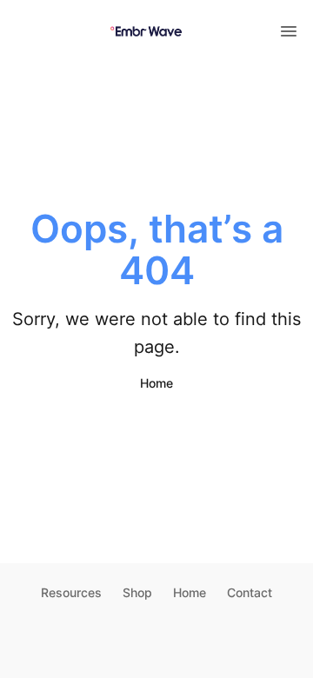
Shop (137, 592)
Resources (71, 592)
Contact (249, 592)
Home (156, 383)
